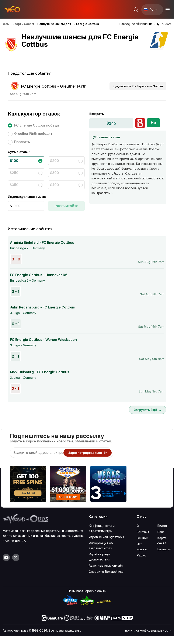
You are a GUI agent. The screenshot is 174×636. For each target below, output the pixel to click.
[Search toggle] (136, 9)
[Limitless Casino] (28, 484)
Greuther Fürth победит (33, 133)
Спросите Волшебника (106, 572)
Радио (141, 555)
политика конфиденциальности (148, 630)
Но (153, 122)
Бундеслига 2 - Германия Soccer (138, 86)
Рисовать (22, 142)
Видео (162, 526)
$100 (14, 160)
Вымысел (164, 549)
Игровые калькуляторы (106, 537)
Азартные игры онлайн (106, 565)
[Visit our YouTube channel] (6, 557)
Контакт (143, 532)
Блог (160, 532)
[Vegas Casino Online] (108, 484)
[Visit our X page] (15, 557)
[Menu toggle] (167, 9)
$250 (14, 173)
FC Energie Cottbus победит (37, 125)
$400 (54, 185)
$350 (14, 185)
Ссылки (142, 538)
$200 (54, 160)
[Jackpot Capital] (68, 484)
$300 (54, 173)
